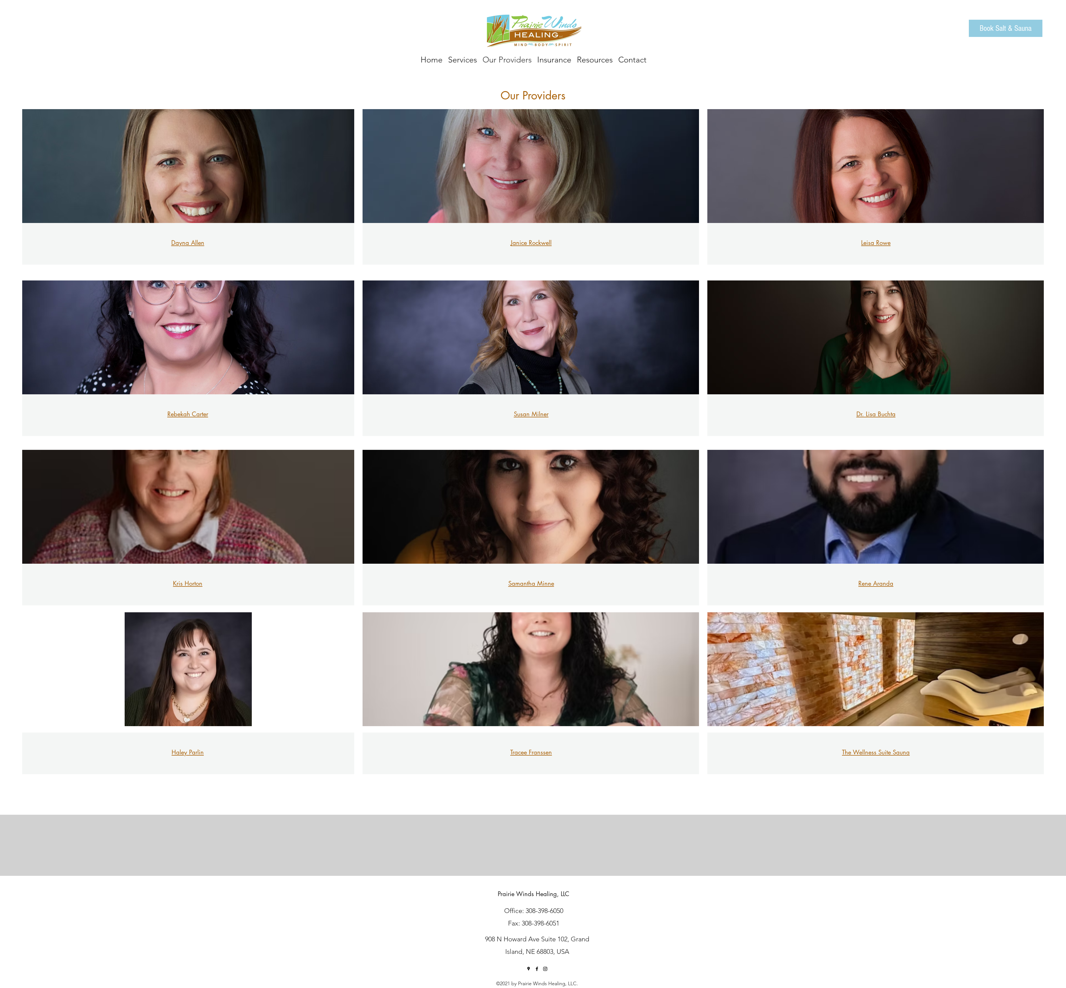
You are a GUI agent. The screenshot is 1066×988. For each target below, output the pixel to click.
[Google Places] (528, 969)
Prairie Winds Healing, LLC (533, 894)
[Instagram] (545, 969)
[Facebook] (537, 969)
